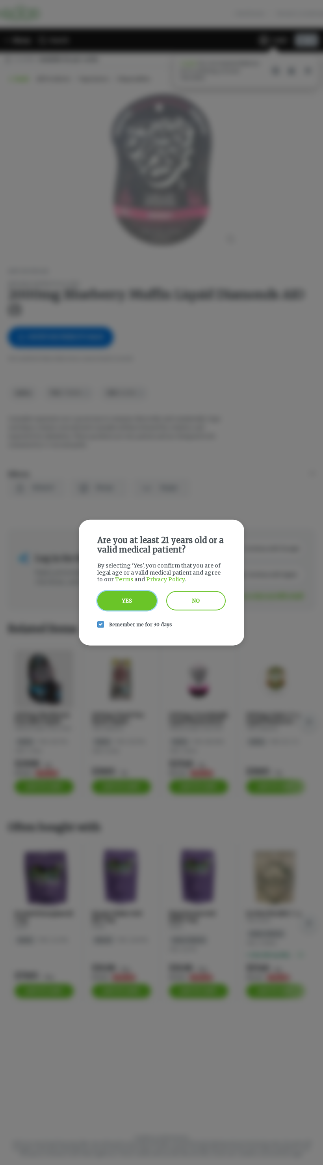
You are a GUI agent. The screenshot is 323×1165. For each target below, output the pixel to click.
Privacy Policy (165, 579)
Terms (124, 579)
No (196, 600)
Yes (127, 600)
